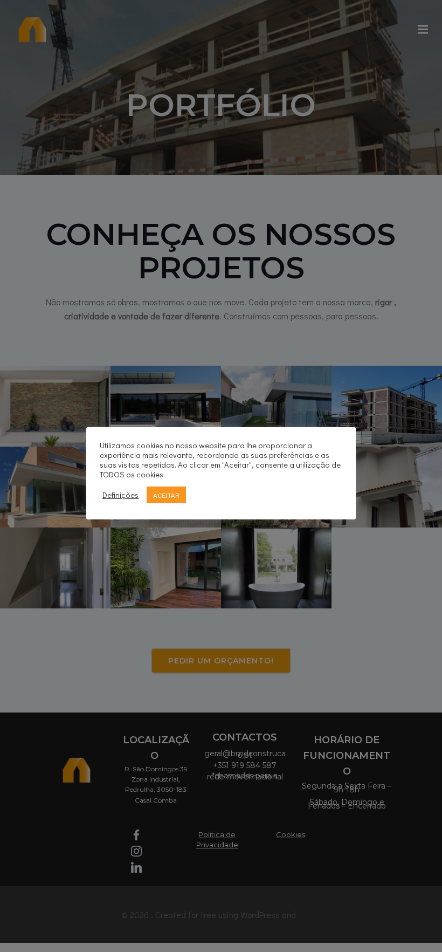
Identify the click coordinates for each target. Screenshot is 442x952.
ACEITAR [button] (166, 494)
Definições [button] (120, 495)
